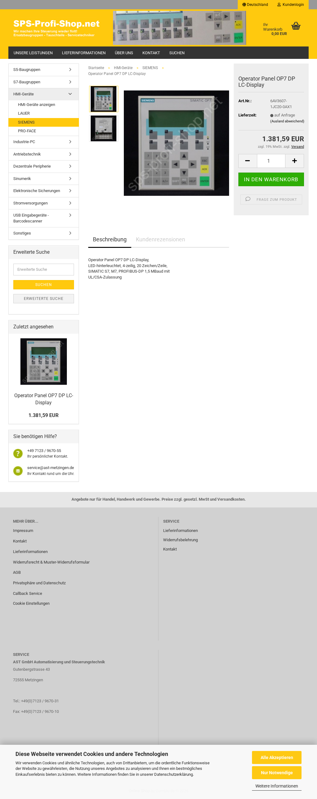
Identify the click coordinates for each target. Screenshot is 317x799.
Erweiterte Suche (43, 298)
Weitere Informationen (276, 786)
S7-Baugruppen (26, 82)
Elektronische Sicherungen (36, 190)
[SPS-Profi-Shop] (58, 27)
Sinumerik (22, 178)
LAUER (24, 113)
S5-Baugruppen (26, 69)
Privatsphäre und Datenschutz (39, 583)
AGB (17, 572)
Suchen (177, 52)
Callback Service (27, 593)
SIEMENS (26, 122)
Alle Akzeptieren (277, 757)
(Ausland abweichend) (287, 121)
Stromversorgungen (30, 203)
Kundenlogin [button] (292, 4)
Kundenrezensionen (160, 239)
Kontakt (151, 52)
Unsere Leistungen (33, 52)
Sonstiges (22, 233)
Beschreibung (110, 239)
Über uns (124, 52)
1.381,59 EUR (43, 415)
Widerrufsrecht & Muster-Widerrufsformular (51, 562)
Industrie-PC (24, 141)
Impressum (23, 530)
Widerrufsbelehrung (180, 540)
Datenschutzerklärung (173, 774)
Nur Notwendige (277, 772)
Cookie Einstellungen (31, 603)
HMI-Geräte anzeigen (36, 104)
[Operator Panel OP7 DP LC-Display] (176, 143)
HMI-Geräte (23, 94)
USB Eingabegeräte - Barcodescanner (31, 218)
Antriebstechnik (27, 154)
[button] (255, 4)
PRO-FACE (27, 131)
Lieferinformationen (84, 52)
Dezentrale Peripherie (32, 166)
